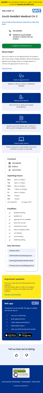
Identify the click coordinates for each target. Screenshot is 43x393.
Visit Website (16, 163)
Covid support (26, 381)
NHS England (16, 381)
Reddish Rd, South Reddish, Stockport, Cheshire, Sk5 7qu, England (23, 37)
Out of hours (16, 170)
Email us (15, 166)
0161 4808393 (17, 31)
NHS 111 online (36, 381)
